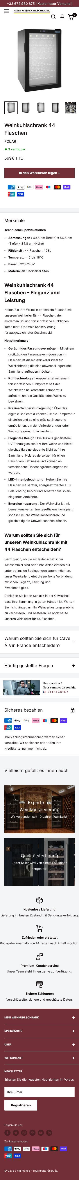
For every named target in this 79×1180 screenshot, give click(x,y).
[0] (71, 17)
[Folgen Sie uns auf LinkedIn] (49, 1133)
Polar (10, 141)
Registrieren (21, 1105)
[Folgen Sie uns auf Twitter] (16, 1133)
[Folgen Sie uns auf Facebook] (7, 1133)
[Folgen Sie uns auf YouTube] (41, 1133)
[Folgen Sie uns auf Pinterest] (32, 1133)
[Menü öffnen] (6, 11)
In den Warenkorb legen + (39, 173)
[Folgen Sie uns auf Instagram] (24, 1133)
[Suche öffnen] (53, 17)
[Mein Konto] (62, 17)
